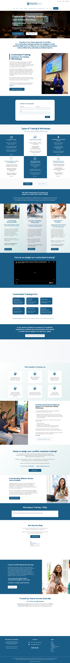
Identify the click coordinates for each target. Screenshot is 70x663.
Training (52, 644)
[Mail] (37, 466)
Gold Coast (16, 646)
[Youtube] (66, 1)
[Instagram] (65, 1)
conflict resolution (39, 531)
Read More (38, 435)
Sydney (11, 648)
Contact (52, 651)
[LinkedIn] (68, 1)
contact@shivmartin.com (44, 466)
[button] (17, 9)
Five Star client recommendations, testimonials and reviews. (55, 393)
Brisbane (7, 646)
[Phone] (21, 466)
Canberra (8, 648)
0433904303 (31, 466)
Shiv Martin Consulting (16, 27)
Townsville (11, 646)
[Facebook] (63, 1)
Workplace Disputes (55, 646)
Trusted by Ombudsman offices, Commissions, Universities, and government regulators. (15, 394)
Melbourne (15, 648)
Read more (11, 85)
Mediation (53, 645)
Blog (52, 650)
